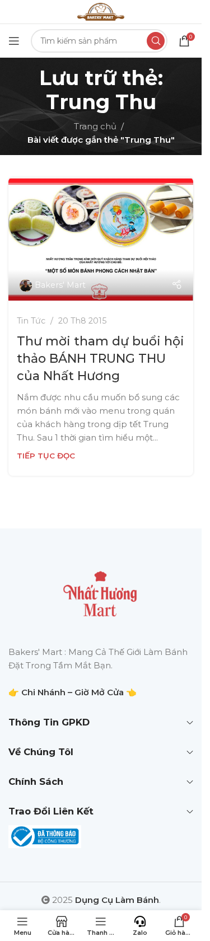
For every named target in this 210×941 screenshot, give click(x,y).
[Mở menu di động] (14, 41)
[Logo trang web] (100, 11)
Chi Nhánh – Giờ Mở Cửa (72, 692)
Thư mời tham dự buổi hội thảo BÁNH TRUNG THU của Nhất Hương (100, 358)
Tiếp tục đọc (46, 455)
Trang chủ (95, 126)
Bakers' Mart (60, 285)
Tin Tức (31, 321)
